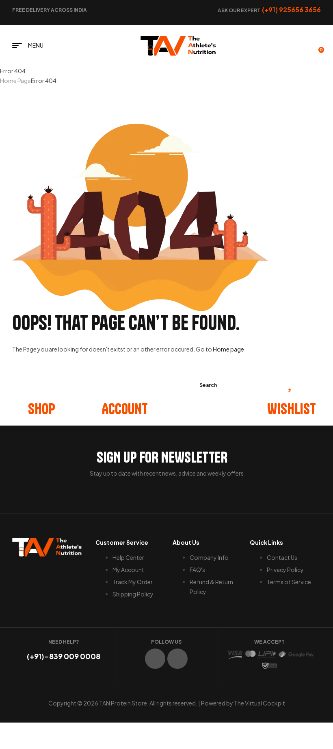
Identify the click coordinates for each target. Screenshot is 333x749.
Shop (41, 409)
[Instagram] (177, 659)
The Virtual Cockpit (259, 703)
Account (125, 409)
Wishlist (291, 409)
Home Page (15, 80)
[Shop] (42, 381)
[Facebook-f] (155, 659)
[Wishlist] (291, 381)
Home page (228, 349)
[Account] (125, 381)
